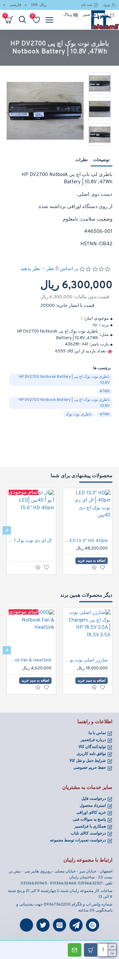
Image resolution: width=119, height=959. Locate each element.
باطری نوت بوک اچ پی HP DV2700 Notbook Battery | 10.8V (64, 379)
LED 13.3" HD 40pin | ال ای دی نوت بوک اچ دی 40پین (86, 541)
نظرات (81, 160)
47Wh (104, 391)
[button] (112, 530)
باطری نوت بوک (78, 414)
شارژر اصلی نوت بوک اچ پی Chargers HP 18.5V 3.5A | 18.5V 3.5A (86, 660)
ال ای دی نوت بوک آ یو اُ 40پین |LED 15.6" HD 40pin (30, 541)
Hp (95, 325)
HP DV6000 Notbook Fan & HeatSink (30, 660)
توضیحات (101, 160)
